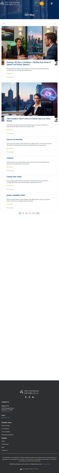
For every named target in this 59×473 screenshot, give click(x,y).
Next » (37, 213)
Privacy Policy (46, 464)
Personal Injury (10, 77)
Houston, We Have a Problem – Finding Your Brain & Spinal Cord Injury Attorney (29, 63)
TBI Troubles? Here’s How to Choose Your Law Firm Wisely (28, 119)
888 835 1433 (6, 418)
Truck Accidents (10, 152)
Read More (10, 73)
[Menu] (52, 3)
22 (33, 213)
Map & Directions (6, 411)
